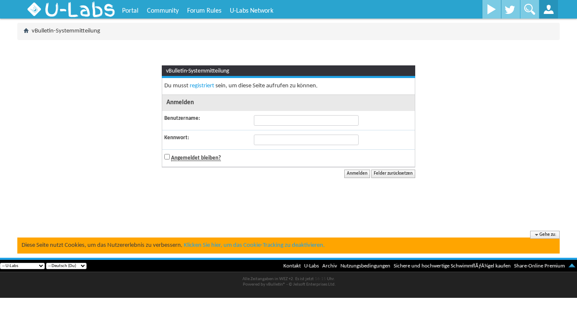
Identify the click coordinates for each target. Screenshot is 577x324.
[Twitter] (510, 9)
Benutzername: (182, 118)
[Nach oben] (572, 266)
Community (163, 11)
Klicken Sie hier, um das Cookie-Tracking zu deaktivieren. (254, 245)
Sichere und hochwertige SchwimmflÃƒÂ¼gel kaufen (452, 266)
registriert (202, 86)
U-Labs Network (251, 11)
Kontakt (292, 266)
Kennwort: (176, 137)
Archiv (329, 266)
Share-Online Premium (539, 266)
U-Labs (311, 266)
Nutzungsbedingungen (365, 266)
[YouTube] (491, 9)
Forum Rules (204, 11)
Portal (130, 11)
